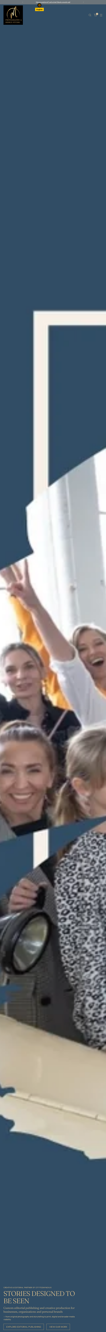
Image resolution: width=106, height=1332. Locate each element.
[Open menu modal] (101, 15)
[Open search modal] (90, 15)
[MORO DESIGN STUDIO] (13, 15)
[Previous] (23, 2)
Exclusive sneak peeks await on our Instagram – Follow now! (53, 2)
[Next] (83, 2)
